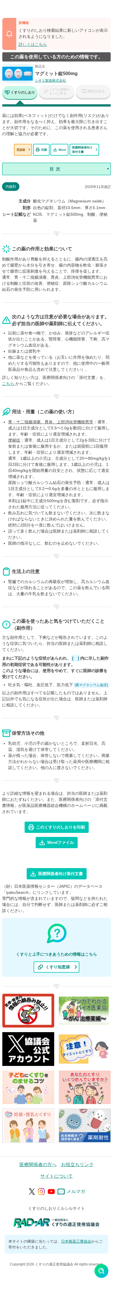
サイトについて (56, 1176)
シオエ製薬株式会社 (50, 81)
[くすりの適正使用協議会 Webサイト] (57, 1222)
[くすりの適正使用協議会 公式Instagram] (41, 1191)
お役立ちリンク (77, 1164)
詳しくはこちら (33, 44)
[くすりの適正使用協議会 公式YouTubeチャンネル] (51, 1191)
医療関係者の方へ (38, 1164)
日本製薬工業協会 (76, 1241)
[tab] (19, 93)
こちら (8, 383)
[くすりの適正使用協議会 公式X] (32, 1191)
